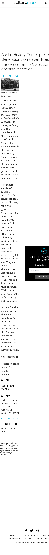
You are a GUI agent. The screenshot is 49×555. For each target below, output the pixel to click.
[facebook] (26, 530)
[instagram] (37, 530)
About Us (13, 535)
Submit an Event (33, 535)
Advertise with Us (14, 538)
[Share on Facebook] (3, 76)
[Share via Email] (16, 75)
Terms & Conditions (36, 538)
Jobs (25, 538)
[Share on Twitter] (10, 76)
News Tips (22, 535)
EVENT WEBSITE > (9, 418)
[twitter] (31, 530)
